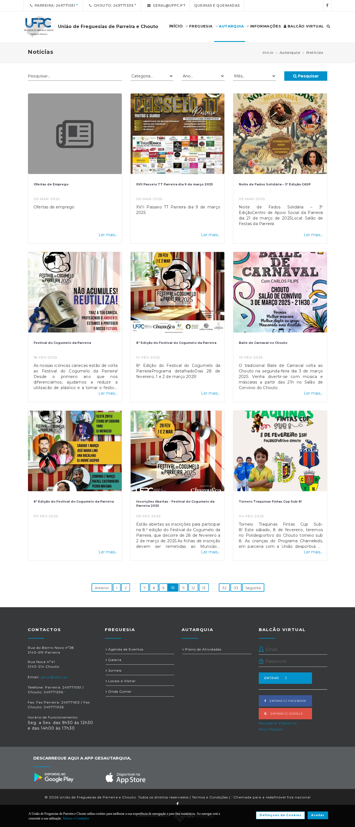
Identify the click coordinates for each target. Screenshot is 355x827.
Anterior (102, 588)
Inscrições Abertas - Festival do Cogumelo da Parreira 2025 (175, 504)
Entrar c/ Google (285, 713)
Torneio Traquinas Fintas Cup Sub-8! (270, 501)
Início (267, 52)
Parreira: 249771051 (54, 5)
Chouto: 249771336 (113, 5)
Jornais (114, 670)
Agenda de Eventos (125, 649)
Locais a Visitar (121, 681)
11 (183, 588)
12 (193, 588)
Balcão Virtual (305, 26)
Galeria (114, 660)
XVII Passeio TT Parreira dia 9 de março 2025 (174, 184)
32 (224, 588)
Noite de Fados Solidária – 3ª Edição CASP (275, 184)
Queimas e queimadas (217, 5)
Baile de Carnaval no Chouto (263, 343)
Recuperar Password (278, 723)
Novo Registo (271, 729)
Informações (265, 26)
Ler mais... (108, 234)
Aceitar (317, 815)
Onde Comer (119, 691)
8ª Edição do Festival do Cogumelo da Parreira (176, 343)
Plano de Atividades (202, 649)
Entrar (271, 678)
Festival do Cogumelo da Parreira (62, 343)
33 (236, 588)
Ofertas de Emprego (51, 184)
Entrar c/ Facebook (286, 701)
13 (204, 588)
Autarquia (231, 26)
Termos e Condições (210, 797)
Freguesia (200, 26)
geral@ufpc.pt (168, 5)
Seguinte (253, 588)
